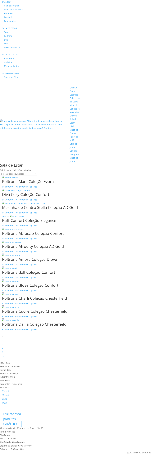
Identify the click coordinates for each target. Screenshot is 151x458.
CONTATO (144, 122)
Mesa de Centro (12, 47)
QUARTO (6, 1)
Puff (6, 43)
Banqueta (9, 58)
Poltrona (8, 35)
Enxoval (8, 17)
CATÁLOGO (126, 122)
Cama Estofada (11, 5)
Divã (6, 39)
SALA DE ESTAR (9, 28)
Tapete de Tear (11, 77)
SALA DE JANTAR (10, 54)
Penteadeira (10, 21)
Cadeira (8, 62)
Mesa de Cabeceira (13, 9)
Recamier (8, 13)
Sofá (6, 32)
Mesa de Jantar (11, 66)
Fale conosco (12, 414)
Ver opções (31, 186)
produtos (9, 419)
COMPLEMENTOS (10, 73)
